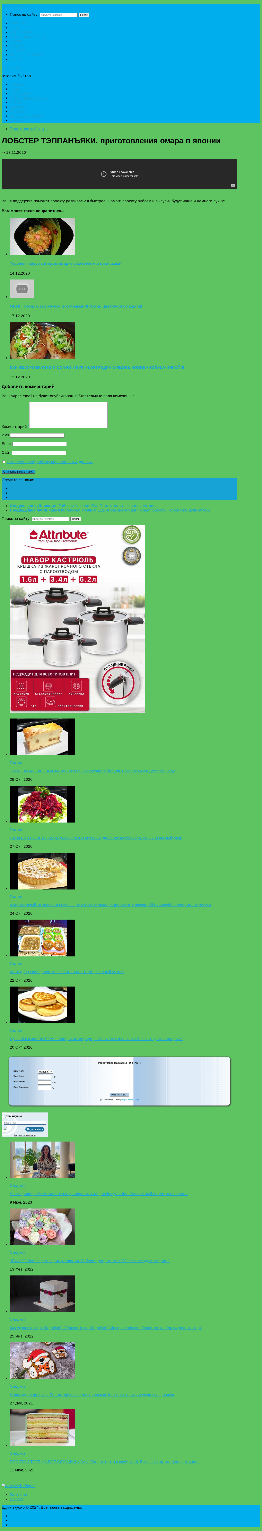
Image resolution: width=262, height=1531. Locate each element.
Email (6, 443)
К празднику (21, 32)
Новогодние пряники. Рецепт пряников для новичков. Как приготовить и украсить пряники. (92, 1395)
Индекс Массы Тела (130, 1100)
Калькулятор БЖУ (26, 54)
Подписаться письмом (25, 1135)
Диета (15, 27)
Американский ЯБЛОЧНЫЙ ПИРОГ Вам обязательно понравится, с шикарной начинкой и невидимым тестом (110, 905)
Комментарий (15, 426)
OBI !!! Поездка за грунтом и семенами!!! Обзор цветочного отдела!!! (76, 306)
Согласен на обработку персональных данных (50, 462)
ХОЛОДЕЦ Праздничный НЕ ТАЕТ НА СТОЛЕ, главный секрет (67, 972)
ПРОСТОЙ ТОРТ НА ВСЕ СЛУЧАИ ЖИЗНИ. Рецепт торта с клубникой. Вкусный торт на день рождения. (105, 1462)
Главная (17, 23)
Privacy (16, 1499)
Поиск (84, 14)
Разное (16, 59)
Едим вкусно (13, 6)
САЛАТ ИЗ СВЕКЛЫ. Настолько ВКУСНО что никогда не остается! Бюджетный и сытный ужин (96, 838)
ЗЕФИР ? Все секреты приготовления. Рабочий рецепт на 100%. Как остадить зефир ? (89, 1261)
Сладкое (18, 45)
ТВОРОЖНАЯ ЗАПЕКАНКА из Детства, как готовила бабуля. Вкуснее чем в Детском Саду (92, 771)
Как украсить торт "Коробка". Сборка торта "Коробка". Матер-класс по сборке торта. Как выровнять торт (106, 1328)
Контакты (18, 1494)
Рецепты (18, 50)
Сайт (6, 452)
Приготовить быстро (29, 36)
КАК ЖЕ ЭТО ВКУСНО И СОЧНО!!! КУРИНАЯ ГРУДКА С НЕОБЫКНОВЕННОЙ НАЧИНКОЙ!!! (97, 367)
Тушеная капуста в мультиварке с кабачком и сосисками (65, 263)
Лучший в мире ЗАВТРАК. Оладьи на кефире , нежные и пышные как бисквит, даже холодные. (96, 1039)
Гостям (16, 41)
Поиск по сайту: (24, 14)
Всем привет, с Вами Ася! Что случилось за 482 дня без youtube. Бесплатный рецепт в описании (99, 1194)
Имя (5, 435)
